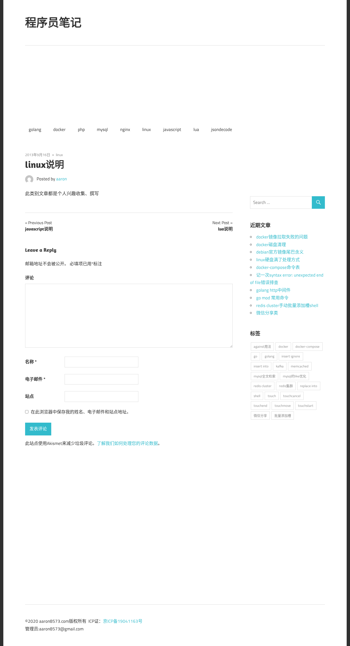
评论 (29, 278)
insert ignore (291, 356)
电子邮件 (35, 379)
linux (146, 129)
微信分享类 (267, 313)
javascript (172, 129)
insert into (261, 366)
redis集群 (286, 385)
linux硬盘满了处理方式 (278, 259)
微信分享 (260, 415)
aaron (61, 179)
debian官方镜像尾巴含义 (280, 252)
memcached (299, 366)
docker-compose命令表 (278, 267)
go (255, 356)
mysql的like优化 (294, 376)
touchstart (305, 405)
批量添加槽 (282, 415)
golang (35, 129)
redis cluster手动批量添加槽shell (287, 305)
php (81, 129)
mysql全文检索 (264, 376)
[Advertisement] (175, 84)
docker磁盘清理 (271, 244)
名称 (31, 361)
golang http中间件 (273, 290)
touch (272, 395)
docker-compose (307, 346)
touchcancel (292, 395)
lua (196, 129)
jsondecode (221, 129)
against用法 (262, 346)
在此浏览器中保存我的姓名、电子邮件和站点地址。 (81, 412)
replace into (308, 385)
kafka (280, 366)
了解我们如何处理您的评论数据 (127, 443)
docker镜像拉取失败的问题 (282, 237)
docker (59, 129)
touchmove (283, 405)
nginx (125, 129)
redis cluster (263, 385)
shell (257, 395)
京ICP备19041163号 (122, 621)
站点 (29, 396)
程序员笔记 (53, 22)
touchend (260, 405)
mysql (102, 129)
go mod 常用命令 (272, 297)
